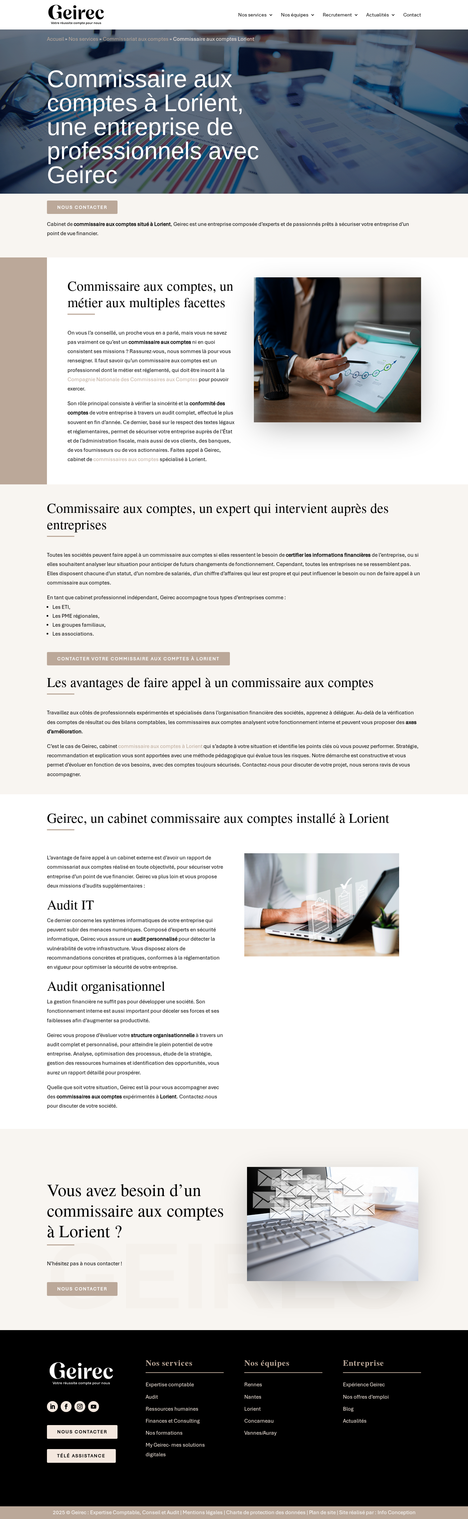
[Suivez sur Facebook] (66, 1406)
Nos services (252, 15)
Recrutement (337, 15)
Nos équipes (294, 15)
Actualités (377, 15)
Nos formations (164, 1433)
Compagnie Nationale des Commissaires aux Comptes (132, 379)
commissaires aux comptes (126, 459)
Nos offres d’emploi (366, 1397)
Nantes (252, 1397)
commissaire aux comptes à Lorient (160, 746)
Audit (152, 1397)
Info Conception (397, 1512)
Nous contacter (82, 207)
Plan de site (323, 1512)
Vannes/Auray (260, 1433)
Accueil (55, 39)
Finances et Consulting (173, 1421)
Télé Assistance (81, 1456)
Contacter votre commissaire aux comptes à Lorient (138, 659)
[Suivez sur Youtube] (93, 1406)
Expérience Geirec (364, 1384)
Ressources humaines (172, 1409)
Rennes (253, 1384)
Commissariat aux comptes (136, 39)
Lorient (252, 1409)
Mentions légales (203, 1512)
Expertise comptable (170, 1384)
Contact (412, 15)
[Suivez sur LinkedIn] (52, 1406)
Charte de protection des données (266, 1512)
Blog (348, 1409)
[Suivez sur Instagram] (79, 1406)
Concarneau (259, 1421)
